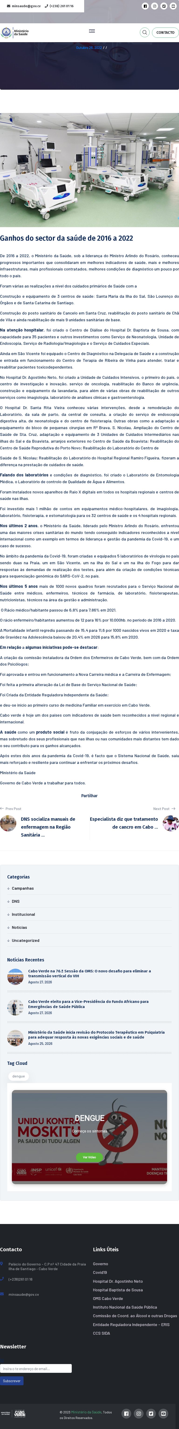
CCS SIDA (101, 1333)
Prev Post (13, 808)
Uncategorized (25, 940)
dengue (18, 1076)
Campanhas (23, 888)
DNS (16, 901)
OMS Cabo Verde (108, 1298)
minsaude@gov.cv (24, 1294)
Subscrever (12, 1380)
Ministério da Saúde (86, 1412)
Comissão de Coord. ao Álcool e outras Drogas (135, 1315)
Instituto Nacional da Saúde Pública (125, 1306)
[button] (89, 1157)
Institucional (23, 914)
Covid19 (100, 1272)
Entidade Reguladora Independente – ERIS (131, 1324)
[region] (89, 1137)
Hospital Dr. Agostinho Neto (118, 1281)
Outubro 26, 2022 (89, 47)
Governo (100, 1263)
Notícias (19, 927)
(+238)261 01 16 (20, 1279)
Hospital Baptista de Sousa (118, 1289)
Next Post (161, 808)
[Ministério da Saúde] (22, 32)
